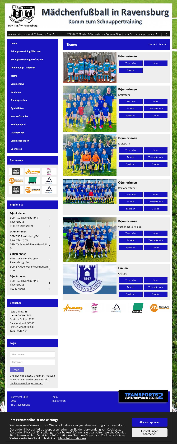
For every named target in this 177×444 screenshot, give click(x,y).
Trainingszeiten (19, 100)
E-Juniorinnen (127, 89)
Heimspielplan (18, 124)
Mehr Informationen (72, 438)
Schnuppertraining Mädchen (26, 51)
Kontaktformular (19, 116)
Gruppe (122, 273)
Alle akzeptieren (149, 422)
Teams (14, 75)
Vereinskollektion (20, 140)
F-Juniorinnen (127, 56)
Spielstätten (17, 108)
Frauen (123, 268)
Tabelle (130, 108)
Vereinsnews (17, 84)
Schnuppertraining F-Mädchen (27, 59)
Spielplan (16, 92)
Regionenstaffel (127, 188)
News (155, 63)
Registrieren (59, 400)
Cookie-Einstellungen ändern (26, 383)
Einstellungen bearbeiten (149, 432)
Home (14, 43)
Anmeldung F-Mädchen (23, 67)
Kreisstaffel (124, 94)
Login (55, 397)
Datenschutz (17, 132)
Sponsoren (16, 149)
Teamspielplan (155, 108)
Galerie (130, 70)
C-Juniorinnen (127, 182)
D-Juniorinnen (127, 138)
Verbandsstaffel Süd (130, 226)
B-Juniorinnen (127, 221)
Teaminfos (130, 63)
